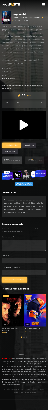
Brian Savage (16, 85)
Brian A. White (6, 85)
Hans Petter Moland (8, 78)
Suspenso (36, 17)
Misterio (28, 17)
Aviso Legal (23, 355)
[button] (21, 337)
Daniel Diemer (7, 88)
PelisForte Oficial (25, 184)
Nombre (6, 255)
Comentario (8, 237)
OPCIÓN (12, 160)
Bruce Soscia (26, 85)
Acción (15, 17)
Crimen (21, 17)
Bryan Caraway (37, 85)
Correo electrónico (11, 267)
